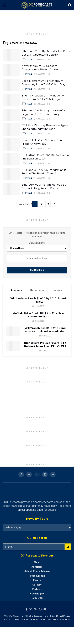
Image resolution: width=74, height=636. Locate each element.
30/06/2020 (40, 59)
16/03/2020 (40, 178)
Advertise (37, 566)
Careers (37, 584)
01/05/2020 (40, 119)
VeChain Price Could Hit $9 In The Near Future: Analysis (38, 315)
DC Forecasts (17, 616)
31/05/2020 (40, 89)
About (37, 562)
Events (37, 580)
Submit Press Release (37, 571)
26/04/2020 (40, 134)
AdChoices (65, 619)
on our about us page (30, 509)
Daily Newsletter (37, 243)
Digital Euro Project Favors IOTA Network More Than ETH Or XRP (45, 344)
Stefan (28, 59)
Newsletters (52, 619)
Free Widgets (37, 593)
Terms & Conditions (53, 616)
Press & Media (37, 575)
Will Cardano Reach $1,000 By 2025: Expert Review (38, 300)
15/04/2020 (40, 149)
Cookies (15, 619)
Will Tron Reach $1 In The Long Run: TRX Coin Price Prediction (45, 329)
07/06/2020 (40, 74)
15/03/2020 (40, 193)
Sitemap (42, 619)
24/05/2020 (40, 104)
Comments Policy (28, 619)
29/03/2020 (40, 163)
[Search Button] (68, 546)
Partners (37, 589)
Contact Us (37, 598)
